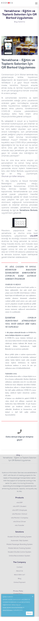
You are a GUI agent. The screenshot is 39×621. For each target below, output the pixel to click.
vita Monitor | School (19, 514)
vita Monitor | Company (19, 518)
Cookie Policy (18, 594)
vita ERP (19, 502)
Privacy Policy (18, 591)
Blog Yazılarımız (19, 22)
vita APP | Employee (19, 510)
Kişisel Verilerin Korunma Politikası (13, 607)
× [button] (32, 596)
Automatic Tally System (19, 540)
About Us (19, 571)
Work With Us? (19, 575)
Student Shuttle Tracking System (20, 537)
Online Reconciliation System (19, 556)
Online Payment (19, 582)
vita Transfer (19, 525)
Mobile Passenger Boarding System (20, 544)
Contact (19, 567)
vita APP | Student (19, 506)
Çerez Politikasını (8, 610)
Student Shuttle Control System (19, 552)
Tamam (29, 613)
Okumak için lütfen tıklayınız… (13, 176)
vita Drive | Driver (19, 522)
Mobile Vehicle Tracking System (19, 548)
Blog (19, 578)
